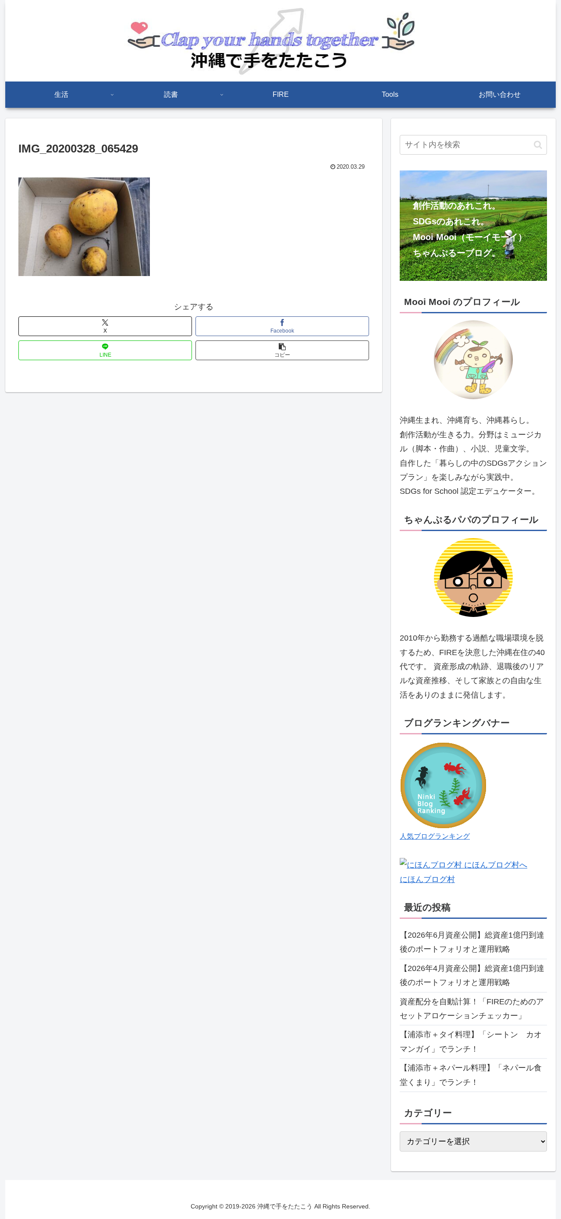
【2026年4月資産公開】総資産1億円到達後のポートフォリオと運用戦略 (472, 975)
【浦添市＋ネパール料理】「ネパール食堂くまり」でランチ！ (471, 1074)
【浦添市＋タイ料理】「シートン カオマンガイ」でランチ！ (471, 1041)
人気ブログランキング (435, 836)
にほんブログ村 (427, 879)
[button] (282, 350)
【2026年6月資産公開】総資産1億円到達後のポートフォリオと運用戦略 (472, 942)
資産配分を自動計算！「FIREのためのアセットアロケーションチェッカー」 (472, 1008)
